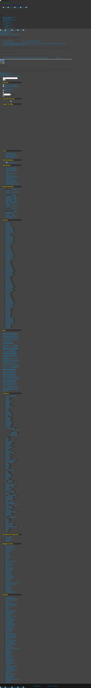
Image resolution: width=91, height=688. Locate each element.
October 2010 (9, 304)
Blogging (8, 405)
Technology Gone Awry (11, 511)
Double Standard (9, 353)
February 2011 (9, 299)
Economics (8, 419)
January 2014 (9, 252)
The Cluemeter (9, 590)
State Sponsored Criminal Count (33, 41)
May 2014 (8, 247)
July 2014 (8, 244)
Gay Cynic (8, 562)
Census (7, 410)
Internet (8, 459)
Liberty (7, 466)
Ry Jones (8, 541)
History (7, 453)
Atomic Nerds (9, 602)
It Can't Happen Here (11, 154)
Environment (9, 423)
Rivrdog (7, 585)
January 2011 (9, 300)
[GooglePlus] (11, 7)
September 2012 (10, 273)
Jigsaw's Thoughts (10, 628)
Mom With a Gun (10, 641)
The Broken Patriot (10, 667)
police (47, 57)
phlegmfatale (9, 200)
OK (4, 79)
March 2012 (8, 282)
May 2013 (8, 263)
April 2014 (8, 248)
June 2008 (8, 325)
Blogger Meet (12, 470)
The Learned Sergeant (11, 592)
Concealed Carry (15, 429)
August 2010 (9, 307)
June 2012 (8, 277)
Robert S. (8, 657)
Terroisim (5, 386)
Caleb (7, 554)
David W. (8, 557)
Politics (7, 479)
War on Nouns (9, 389)
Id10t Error (8, 458)
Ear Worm (8, 417)
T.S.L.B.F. (8, 664)
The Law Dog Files (10, 668)
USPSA (7, 522)
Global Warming (9, 441)
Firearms (6, 358)
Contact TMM (9, 25)
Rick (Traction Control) (11, 584)
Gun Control (14, 432)
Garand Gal (8, 617)
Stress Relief (9, 506)
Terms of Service (10, 28)
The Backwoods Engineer (12, 666)
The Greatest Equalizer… (11, 168)
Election (10, 480)
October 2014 (9, 240)
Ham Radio (8, 451)
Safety (14, 381)
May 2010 (8, 311)
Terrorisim (8, 513)
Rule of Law (7, 381)
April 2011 (8, 296)
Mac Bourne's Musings (11, 635)
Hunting (8, 456)
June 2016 (8, 225)
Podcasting (8, 476)
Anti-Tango (8, 538)
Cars (7, 409)
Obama (10, 482)
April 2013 (8, 264)
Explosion (14, 354)
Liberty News (9, 572)
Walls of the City (9, 675)
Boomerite (15, 338)
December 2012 (9, 269)
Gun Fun (8, 445)
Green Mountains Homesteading (10, 620)
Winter (7, 527)
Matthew (8, 573)
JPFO (7, 463)
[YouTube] (23, 7)
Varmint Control (9, 523)
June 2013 (8, 261)
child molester (15, 339)
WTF (7, 532)
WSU (7, 530)
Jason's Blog (8, 627)
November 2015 (9, 230)
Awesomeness (9, 401)
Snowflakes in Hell (10, 663)
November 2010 (9, 303)
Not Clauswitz (9, 578)
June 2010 (8, 310)
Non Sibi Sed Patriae (10, 644)
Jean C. (7, 566)
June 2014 (8, 245)
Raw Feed (15, 85)
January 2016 (9, 228)
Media (7, 468)
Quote (17, 379)
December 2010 (9, 302)
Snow (7, 501)
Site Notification (9, 499)
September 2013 (10, 257)
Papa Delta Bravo (10, 647)
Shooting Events (12, 495)
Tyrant (16, 386)
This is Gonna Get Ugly (11, 169)
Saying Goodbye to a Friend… (11, 195)
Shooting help (9, 497)
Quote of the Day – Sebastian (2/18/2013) (10, 34)
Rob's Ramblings (10, 656)
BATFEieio (8, 402)
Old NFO (8, 192)
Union (7, 521)
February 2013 (9, 267)
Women (7, 529)
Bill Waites (8, 551)
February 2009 (9, 318)
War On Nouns (9, 525)
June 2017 (8, 224)
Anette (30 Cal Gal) (10, 549)
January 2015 (9, 236)
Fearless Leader (13, 356)
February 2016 (9, 226)
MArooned (8, 639)
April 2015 (8, 234)
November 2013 (9, 255)
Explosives (5, 356)
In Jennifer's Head (10, 625)
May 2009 (8, 315)
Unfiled (7, 519)
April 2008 (8, 327)
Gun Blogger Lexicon (11, 153)
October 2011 (9, 288)
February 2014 (9, 251)
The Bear (8, 205)
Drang (7, 202)
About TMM (8, 22)
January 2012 (9, 284)
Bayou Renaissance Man (11, 604)
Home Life (8, 455)
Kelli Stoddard (9, 569)
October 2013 (9, 256)
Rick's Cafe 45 (9, 655)
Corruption (6, 351)
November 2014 (9, 238)
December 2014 (9, 237)
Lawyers (8, 464)
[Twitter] (5, 7)
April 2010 (8, 312)
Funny (7, 439)
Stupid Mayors (9, 507)
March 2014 (8, 249)
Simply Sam (8, 589)
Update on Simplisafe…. (11, 176)
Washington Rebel (10, 676)
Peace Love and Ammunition (12, 648)
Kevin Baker (8, 570)
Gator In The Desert (10, 618)
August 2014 (9, 242)
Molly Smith (8, 574)
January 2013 (9, 268)
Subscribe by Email (8, 89)
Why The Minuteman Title (9, 17)
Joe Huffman (9, 539)
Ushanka (8, 672)
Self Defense (9, 488)
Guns (7, 449)
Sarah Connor (9, 586)
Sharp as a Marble (10, 659)
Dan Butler (8, 555)
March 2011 (8, 298)
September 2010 (10, 306)
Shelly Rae (8, 588)
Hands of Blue (11, 364)
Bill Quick (8, 550)
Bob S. (7, 608)
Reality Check (9, 651)
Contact (4, 24)
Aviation (8, 400)
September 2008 (10, 323)
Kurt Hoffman (9, 631)
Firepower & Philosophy (11, 616)
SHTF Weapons (9, 660)
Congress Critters (7, 341)
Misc (7, 471)
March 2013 (8, 265)
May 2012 (8, 279)
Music (7, 472)
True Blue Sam (9, 671)
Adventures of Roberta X (11, 598)
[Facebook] (17, 7)
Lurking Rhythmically (11, 633)
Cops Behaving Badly (17, 57)
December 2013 (9, 253)
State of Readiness (10, 502)
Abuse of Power (7, 57)
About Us (5, 21)
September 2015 (10, 232)
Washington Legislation (11, 526)
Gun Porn (8, 448)
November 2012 (9, 271)
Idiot (11, 367)
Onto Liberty (9, 645)
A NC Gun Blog (9, 597)
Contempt (11, 345)
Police (10, 31)
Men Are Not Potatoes (11, 640)
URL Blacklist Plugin (10, 157)
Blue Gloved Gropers (10, 337)
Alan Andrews (9, 537)
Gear (7, 440)
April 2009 (8, 316)
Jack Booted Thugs (10, 462)
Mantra (49, 686)
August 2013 (9, 259)
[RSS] (27, 7)
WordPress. (55, 686)
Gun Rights (11, 428)
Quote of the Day (10, 486)
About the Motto (7, 18)
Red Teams (8, 653)
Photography (9, 475)
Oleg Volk (8, 581)
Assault (7, 398)
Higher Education (10, 452)
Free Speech (9, 425)
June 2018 (8, 222)
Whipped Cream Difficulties (12, 679)
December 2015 (9, 229)
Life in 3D (8, 632)
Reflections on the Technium (12, 582)
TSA (6, 518)
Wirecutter (8, 680)
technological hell (12, 384)
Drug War (5, 354)
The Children (9, 514)
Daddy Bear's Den (10, 612)
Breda (7, 609)
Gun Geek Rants (9, 622)
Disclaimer (5, 26)
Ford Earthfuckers (13, 517)
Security (5, 383)
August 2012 (9, 275)
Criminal (12, 351)
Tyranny (10, 386)
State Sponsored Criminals (12, 156)
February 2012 (9, 283)
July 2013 (8, 260)
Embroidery (11, 491)
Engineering (9, 421)
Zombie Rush (9, 682)
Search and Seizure (13, 435)
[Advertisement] (11, 127)
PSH (14, 379)
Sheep (7, 493)
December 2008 (9, 319)
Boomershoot (6, 339)
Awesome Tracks (8, 336)
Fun (6, 437)
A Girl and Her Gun (10, 546)
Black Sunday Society (11, 605)
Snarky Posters (9, 662)
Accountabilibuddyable (11, 396)
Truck (7, 515)
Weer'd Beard (9, 678)
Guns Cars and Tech (10, 624)
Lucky (7, 467)
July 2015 (8, 233)
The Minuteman (6, 3)
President (9, 379)
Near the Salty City (10, 577)
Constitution (9, 414)
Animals (8, 397)
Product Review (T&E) (11, 484)
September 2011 (10, 290)
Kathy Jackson (9, 629)
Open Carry (14, 433)
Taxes (7, 509)
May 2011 (8, 295)
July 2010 (8, 308)
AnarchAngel (9, 547)
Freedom (16, 358)
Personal (8, 474)
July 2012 (8, 276)
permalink (58, 57)
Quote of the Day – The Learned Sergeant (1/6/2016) (12, 183)
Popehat (8, 649)
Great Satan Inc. (9, 563)
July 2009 (8, 314)
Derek (7, 558)
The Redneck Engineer (11, 670)
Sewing (7, 490)
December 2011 (9, 286)
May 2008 (8, 326)
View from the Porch (10, 674)
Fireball (12, 358)
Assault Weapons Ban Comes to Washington (11, 180)
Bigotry (7, 404)
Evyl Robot (8, 614)
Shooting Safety (9, 498)
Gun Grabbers (9, 447)
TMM (2, 41)
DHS (7, 416)
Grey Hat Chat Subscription (9, 20)
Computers (8, 413)
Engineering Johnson (11, 561)
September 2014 (10, 241)
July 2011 (8, 292)
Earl (7, 559)
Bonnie (7, 553)
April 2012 (8, 280)
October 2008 (9, 322)
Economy (10, 354)
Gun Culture (9, 444)
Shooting (10, 383)
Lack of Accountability (27, 57)
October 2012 (9, 272)
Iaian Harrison (9, 565)
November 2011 (9, 287)
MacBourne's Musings (11, 636)
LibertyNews (9, 197)
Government (9, 443)
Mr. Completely (9, 576)
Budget (7, 408)
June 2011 (8, 294)
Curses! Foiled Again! (11, 610)
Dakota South (9, 613)
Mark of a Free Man (10, 637)
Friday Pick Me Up (4, 33)
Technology (8, 510)
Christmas (8, 412)
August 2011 (9, 291)
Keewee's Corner (10, 567)
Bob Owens (8, 606)
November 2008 (9, 321)
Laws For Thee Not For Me (39, 57)
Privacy (7, 483)
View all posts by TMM (6, 73)
